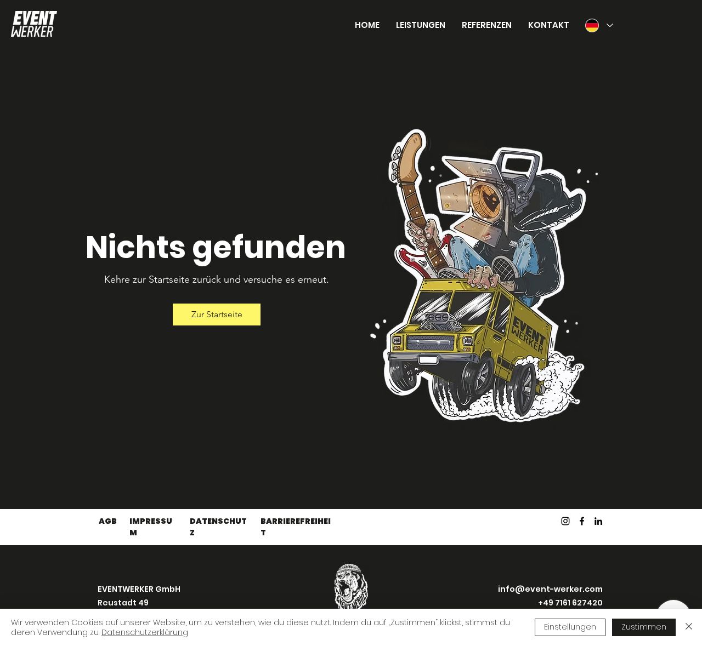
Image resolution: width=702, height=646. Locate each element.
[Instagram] (565, 521)
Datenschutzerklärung (144, 632)
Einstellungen (570, 626)
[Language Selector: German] (599, 25)
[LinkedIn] (598, 521)
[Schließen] (688, 627)
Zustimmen (643, 626)
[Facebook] (581, 521)
